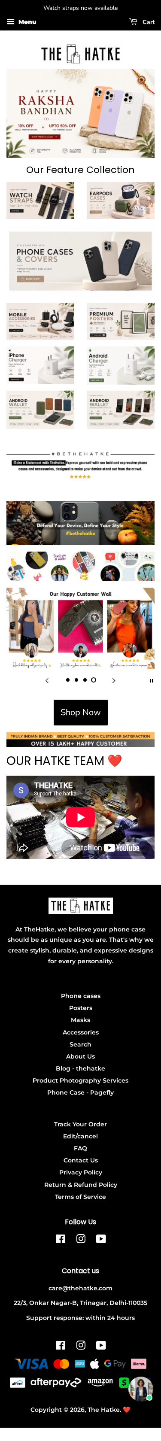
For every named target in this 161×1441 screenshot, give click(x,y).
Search (80, 1044)
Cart (148, 22)
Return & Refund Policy (80, 1185)
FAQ (80, 1148)
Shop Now (81, 712)
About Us (80, 1056)
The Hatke (104, 1410)
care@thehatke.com (80, 1288)
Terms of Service (80, 1197)
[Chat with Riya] (140, 1389)
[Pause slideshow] (151, 679)
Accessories (81, 1032)
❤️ (127, 1410)
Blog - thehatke (80, 1068)
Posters (80, 1008)
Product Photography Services (80, 1080)
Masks (80, 1020)
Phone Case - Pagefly (80, 1092)
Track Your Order (80, 1124)
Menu (26, 22)
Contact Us (81, 1160)
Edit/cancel (80, 1136)
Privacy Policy (80, 1172)
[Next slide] (114, 679)
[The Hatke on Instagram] (80, 1240)
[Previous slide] (47, 679)
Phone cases (80, 996)
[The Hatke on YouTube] (101, 1240)
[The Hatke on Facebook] (60, 1240)
